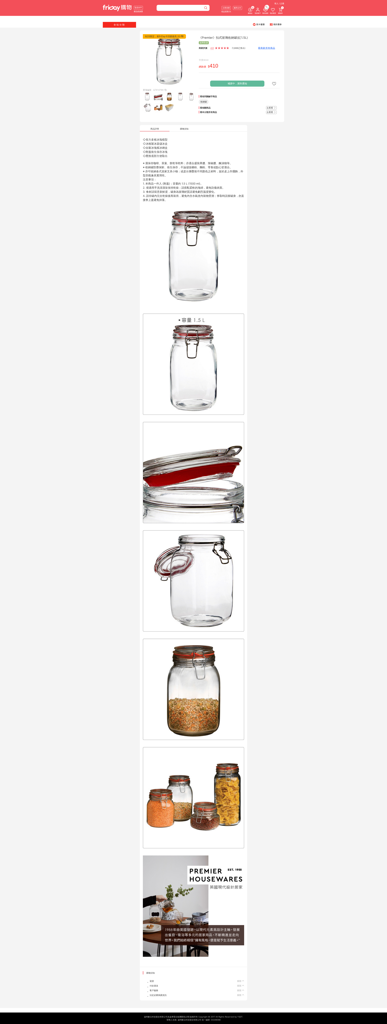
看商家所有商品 (266, 48)
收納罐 (203, 101)
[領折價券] (275, 24)
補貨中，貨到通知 (237, 83)
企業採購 (226, 8)
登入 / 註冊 (279, 3)
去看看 (270, 107)
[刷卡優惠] (258, 24)
